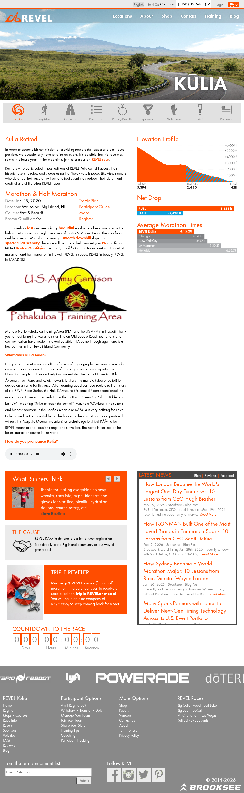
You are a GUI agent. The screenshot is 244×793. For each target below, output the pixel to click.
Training (213, 16)
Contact (188, 16)
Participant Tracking (75, 740)
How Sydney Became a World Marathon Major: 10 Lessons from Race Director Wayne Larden (181, 571)
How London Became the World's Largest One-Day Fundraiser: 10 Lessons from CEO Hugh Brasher (181, 491)
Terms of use (128, 730)
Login (220, 4)
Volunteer (10, 735)
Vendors (125, 715)
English (138, 4)
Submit (84, 780)
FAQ (6, 740)
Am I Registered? (73, 705)
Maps (84, 213)
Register (86, 219)
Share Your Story (73, 725)
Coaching (68, 735)
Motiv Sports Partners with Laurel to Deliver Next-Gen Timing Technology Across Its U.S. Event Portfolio (184, 610)
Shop (167, 16)
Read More (208, 514)
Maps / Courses (15, 715)
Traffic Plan (88, 201)
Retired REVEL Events (192, 720)
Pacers (124, 710)
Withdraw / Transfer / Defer (82, 710)
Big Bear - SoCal (189, 710)
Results (8, 725)
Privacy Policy (129, 735)
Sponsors (9, 730)
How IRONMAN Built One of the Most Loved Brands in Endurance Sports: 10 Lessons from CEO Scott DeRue (186, 531)
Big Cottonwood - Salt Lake (197, 705)
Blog (234, 16)
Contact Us (127, 720)
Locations (122, 16)
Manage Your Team (75, 715)
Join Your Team (72, 720)
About (146, 16)
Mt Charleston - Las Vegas (196, 715)
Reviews (210, 475)
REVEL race (100, 159)
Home (7, 705)
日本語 (153, 4)
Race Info (10, 720)
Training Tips (70, 730)
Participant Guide (94, 207)
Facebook (227, 475)
